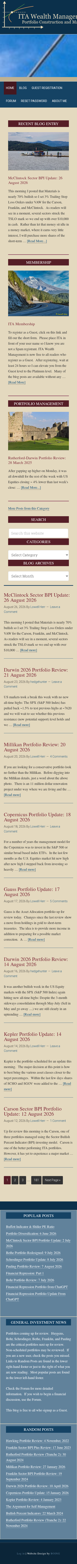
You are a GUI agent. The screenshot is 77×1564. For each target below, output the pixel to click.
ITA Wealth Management (38, 15)
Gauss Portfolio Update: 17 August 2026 (32, 892)
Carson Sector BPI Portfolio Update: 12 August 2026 (33, 1111)
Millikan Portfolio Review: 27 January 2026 (35, 1466)
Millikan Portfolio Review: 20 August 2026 (34, 747)
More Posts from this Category (28, 508)
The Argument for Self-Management (30, 1506)
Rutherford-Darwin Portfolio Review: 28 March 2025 (37, 460)
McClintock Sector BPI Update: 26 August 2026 (35, 180)
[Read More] (16, 382)
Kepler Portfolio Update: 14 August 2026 (32, 1036)
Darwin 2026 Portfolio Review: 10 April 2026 (37, 1486)
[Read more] (28, 650)
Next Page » (52, 1180)
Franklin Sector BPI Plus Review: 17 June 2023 (38, 1447)
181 (36, 1180)
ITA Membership (21, 323)
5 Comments (59, 901)
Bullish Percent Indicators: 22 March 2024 (34, 1513)
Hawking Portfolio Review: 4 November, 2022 (37, 1440)
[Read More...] (37, 241)
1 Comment (58, 1120)
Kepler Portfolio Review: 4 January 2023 (33, 1499)
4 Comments (59, 756)
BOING (55, 1553)
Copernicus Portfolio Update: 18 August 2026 (37, 817)
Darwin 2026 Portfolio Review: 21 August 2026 (36, 672)
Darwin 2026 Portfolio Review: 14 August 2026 (36, 962)
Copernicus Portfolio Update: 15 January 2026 (37, 1492)
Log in (21, 1553)
